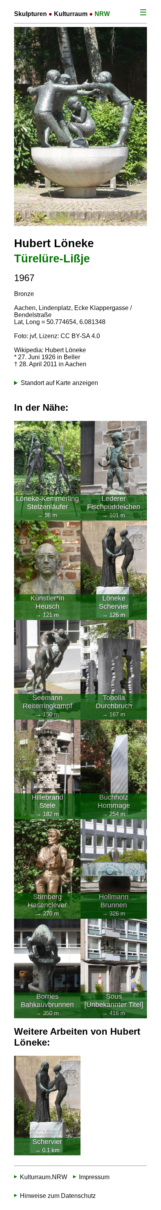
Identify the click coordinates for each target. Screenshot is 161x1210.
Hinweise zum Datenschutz (58, 1195)
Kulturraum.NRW (43, 1176)
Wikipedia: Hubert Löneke (50, 350)
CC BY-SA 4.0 (80, 336)
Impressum (94, 1176)
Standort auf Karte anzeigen (59, 383)
